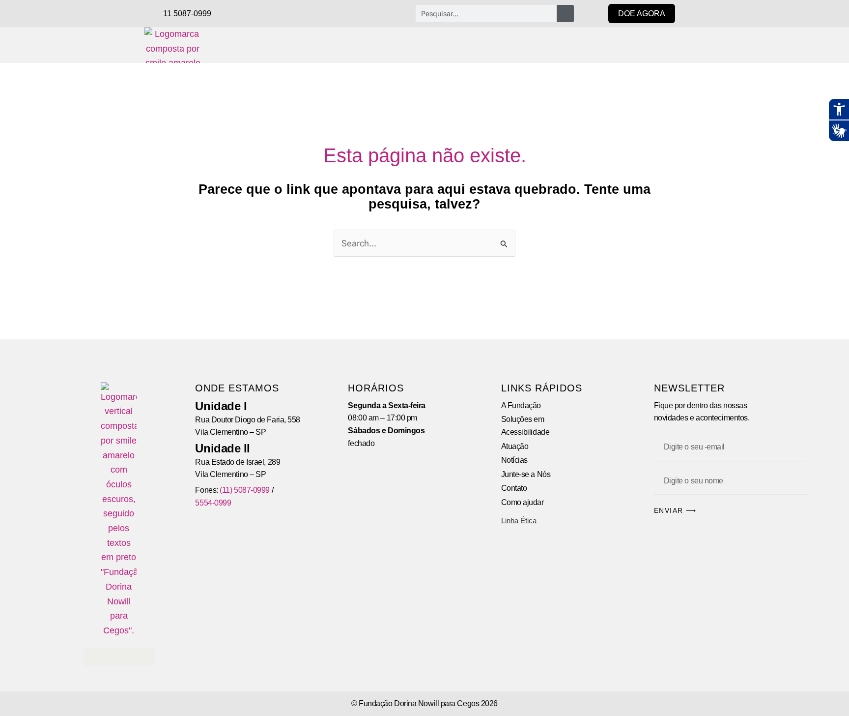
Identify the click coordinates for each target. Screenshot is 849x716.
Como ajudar (522, 502)
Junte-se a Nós (526, 474)
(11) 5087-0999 (245, 490)
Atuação (515, 446)
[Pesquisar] (565, 13)
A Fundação (521, 405)
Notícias (514, 460)
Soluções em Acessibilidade (525, 425)
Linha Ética (519, 520)
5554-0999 (213, 503)
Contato (514, 488)
